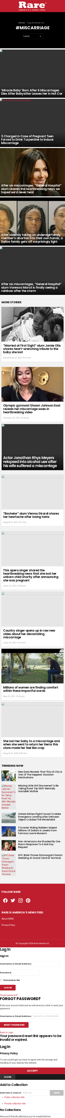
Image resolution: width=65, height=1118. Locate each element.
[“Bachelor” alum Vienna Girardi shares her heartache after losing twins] (32, 492)
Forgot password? (9, 995)
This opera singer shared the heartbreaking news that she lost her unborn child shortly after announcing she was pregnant (30, 575)
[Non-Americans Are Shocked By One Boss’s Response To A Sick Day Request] (9, 845)
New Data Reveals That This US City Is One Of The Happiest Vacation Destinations (40, 774)
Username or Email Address (15, 963)
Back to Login (6, 1032)
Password (5, 972)
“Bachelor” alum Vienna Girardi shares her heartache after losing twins (31, 515)
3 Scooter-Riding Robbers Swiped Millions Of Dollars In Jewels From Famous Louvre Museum (37, 830)
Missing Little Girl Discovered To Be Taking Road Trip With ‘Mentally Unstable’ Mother (38, 788)
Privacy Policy (8, 925)
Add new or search (11, 1092)
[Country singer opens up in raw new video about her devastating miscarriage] (32, 609)
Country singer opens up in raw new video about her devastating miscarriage (29, 633)
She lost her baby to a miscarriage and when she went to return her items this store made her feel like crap (31, 744)
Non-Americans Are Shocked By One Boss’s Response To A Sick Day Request (39, 844)
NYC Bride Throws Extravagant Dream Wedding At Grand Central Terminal (40, 856)
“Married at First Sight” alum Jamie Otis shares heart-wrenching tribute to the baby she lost (32, 348)
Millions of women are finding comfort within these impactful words (30, 689)
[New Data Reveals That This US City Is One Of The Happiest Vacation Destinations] (9, 775)
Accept (32, 1071)
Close (7, 1077)
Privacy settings (9, 931)
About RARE (8, 918)
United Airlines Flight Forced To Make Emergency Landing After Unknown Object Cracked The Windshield (39, 816)
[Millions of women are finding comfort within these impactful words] (32, 666)
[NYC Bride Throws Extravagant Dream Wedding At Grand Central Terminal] (9, 865)
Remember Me (11, 980)
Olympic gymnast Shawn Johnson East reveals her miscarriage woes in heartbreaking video (31, 408)
